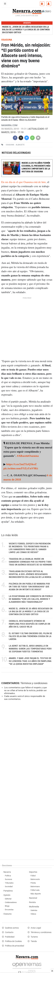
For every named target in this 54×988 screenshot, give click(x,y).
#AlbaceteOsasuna (28, 455)
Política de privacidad (14, 946)
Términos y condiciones (33, 683)
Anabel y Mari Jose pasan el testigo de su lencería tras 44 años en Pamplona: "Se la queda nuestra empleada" (30, 661)
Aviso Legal (36, 928)
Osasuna (7, 914)
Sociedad (9, 886)
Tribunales (9, 883)
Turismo (34, 937)
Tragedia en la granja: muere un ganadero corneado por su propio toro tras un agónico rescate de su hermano (30, 562)
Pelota (33, 883)
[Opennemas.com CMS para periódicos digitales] (27, 967)
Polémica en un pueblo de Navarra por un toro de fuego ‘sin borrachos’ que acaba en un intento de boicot (29, 587)
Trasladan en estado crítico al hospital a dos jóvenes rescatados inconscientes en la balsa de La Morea (30, 574)
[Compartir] (15, 137)
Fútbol (33, 876)
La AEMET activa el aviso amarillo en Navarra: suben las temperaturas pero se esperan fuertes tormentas (30, 649)
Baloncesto (35, 879)
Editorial (8, 899)
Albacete (20, 145)
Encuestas (9, 909)
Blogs (7, 906)
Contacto (9, 932)
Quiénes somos (12, 928)
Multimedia (34, 906)
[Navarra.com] (27, 11)
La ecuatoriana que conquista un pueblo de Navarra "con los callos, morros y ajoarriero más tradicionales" (31, 599)
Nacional (33, 898)
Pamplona (8, 891)
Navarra (7, 872)
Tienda (34, 941)
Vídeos (33, 914)
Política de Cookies (13, 941)
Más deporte (36, 894)
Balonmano (35, 886)
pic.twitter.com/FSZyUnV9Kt (20, 468)
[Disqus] (26, 742)
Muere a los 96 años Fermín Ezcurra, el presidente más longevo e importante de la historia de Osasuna (36, 167)
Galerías (34, 910)
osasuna (10, 145)
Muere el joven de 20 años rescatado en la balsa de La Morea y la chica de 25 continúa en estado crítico (26, 29)
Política (8, 876)
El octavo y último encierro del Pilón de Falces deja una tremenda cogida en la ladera (30, 636)
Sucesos (8, 879)
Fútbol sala (35, 890)
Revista (32, 902)
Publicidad (9, 937)
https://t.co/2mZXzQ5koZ (21, 464)
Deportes (33, 872)
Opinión (6, 895)
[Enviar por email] (38, 137)
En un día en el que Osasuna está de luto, (24, 182)
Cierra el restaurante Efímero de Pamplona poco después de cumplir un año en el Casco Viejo (29, 624)
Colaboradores (11, 902)
